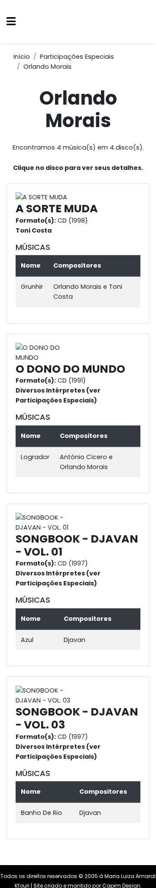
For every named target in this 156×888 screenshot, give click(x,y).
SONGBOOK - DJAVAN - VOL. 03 (77, 718)
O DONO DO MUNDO (70, 369)
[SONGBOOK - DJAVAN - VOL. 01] (50, 522)
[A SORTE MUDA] (44, 197)
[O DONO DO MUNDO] (50, 352)
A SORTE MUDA (57, 208)
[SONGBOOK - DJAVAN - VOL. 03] (50, 695)
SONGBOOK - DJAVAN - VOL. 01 (77, 545)
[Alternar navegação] (11, 21)
